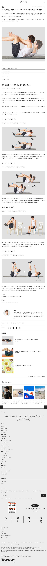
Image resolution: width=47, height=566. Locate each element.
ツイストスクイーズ (5, 73)
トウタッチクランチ (5, 79)
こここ (2, 544)
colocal (30, 542)
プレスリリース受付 (4, 537)
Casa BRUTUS (10, 542)
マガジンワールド (10, 544)
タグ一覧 (2, 529)
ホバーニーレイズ (5, 76)
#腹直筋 (14, 323)
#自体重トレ (19, 323)
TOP (28, 376)
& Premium (26, 542)
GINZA (19, 542)
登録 (43, 495)
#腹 (11, 323)
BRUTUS (5, 542)
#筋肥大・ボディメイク (6, 323)
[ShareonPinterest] (20, 328)
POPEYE (40, 542)
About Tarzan (3, 533)
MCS (43, 542)
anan (2, 542)
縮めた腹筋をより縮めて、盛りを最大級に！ (10, 68)
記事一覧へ (15, 318)
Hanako (22, 542)
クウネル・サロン (35, 542)
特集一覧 (2, 531)
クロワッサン (15, 542)
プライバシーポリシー (17, 544)
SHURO (5, 544)
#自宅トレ (24, 323)
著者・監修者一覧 (4, 527)
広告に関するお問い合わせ (6, 535)
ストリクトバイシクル (6, 71)
